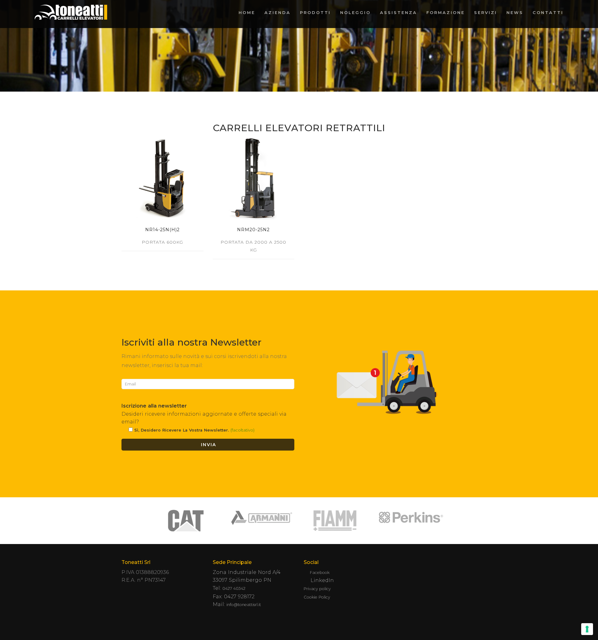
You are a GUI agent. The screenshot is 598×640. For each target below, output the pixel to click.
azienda (277, 12)
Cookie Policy (317, 597)
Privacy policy (317, 588)
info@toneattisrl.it (243, 604)
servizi (485, 12)
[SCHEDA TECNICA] (162, 179)
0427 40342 (233, 588)
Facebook (320, 572)
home (247, 12)
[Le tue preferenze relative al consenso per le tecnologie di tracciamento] (587, 629)
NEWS (514, 12)
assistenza (398, 12)
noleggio (355, 12)
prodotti (315, 12)
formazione (445, 12)
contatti (548, 12)
